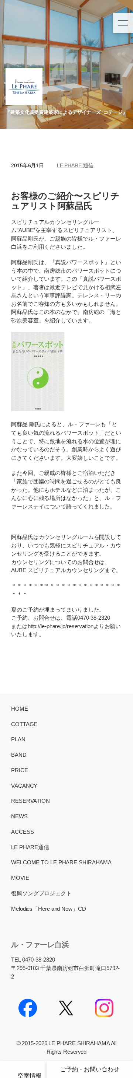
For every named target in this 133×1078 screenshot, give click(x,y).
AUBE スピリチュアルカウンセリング (58, 570)
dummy (23, 1069)
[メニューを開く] (123, 23)
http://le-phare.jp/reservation (60, 626)
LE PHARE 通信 (75, 165)
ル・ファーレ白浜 (40, 945)
